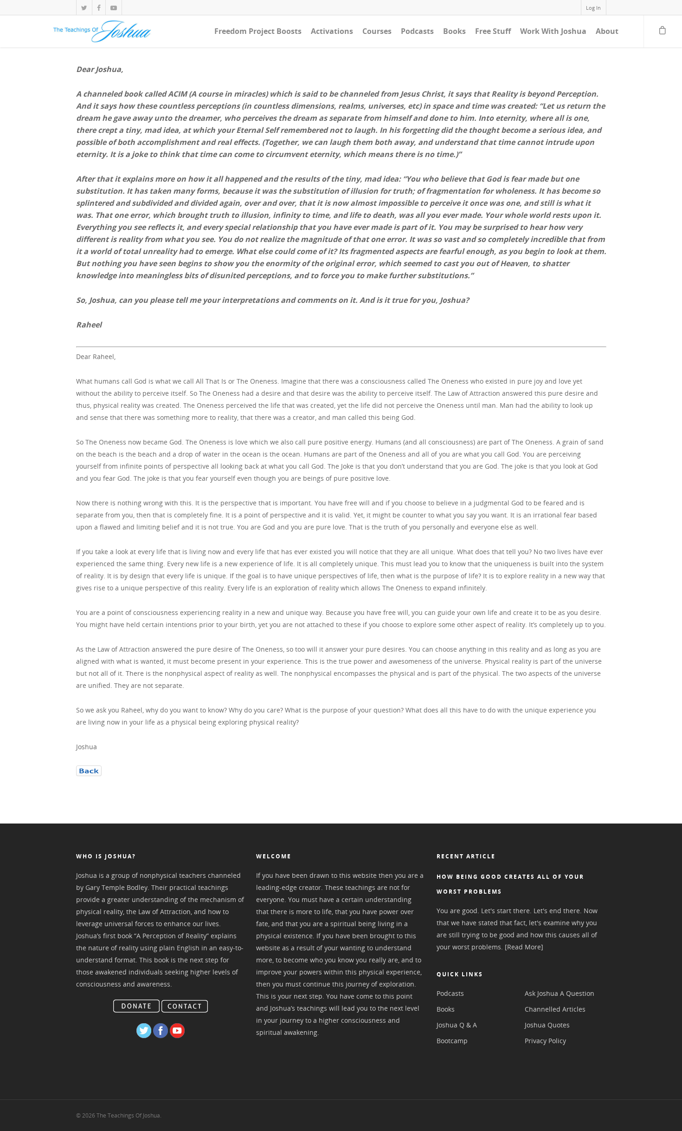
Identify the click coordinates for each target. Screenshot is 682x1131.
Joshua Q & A (457, 1024)
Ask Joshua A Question (559, 993)
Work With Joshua (553, 31)
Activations (332, 31)
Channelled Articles (555, 1009)
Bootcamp (452, 1040)
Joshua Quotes (547, 1024)
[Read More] (524, 946)
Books (454, 31)
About (607, 31)
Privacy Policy (545, 1040)
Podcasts (417, 31)
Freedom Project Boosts (258, 31)
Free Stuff (493, 31)
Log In (593, 7)
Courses (377, 31)
